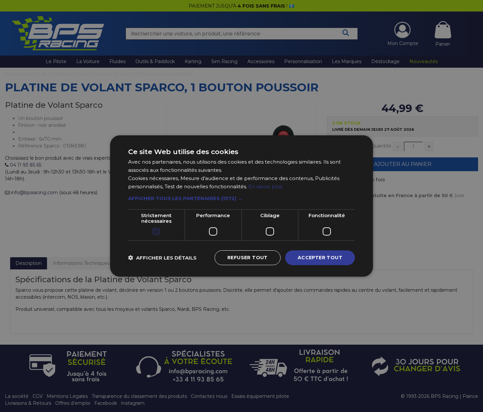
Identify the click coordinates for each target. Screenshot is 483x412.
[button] (241, 198)
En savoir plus (265, 186)
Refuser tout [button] (247, 258)
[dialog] (241, 206)
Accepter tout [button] (320, 258)
